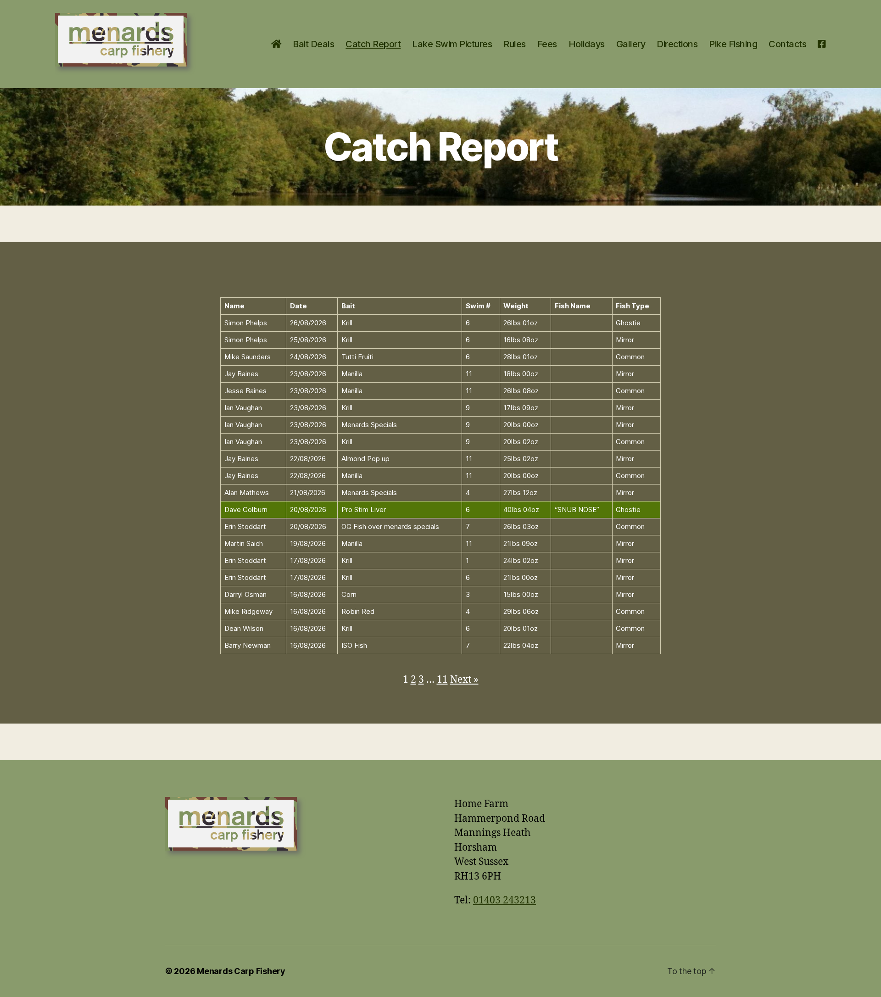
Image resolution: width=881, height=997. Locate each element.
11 (442, 680)
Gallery (631, 44)
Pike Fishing (733, 44)
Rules (514, 44)
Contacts (787, 44)
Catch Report (373, 44)
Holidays (587, 44)
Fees (547, 44)
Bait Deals (313, 44)
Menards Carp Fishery (241, 971)
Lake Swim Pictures (452, 44)
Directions (677, 44)
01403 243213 (504, 900)
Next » (464, 680)
